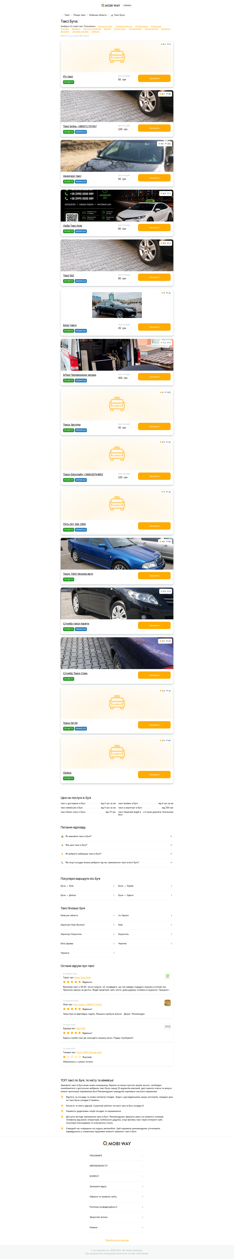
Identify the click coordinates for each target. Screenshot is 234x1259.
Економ (107, 29)
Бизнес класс (120, 29)
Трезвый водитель (124, 26)
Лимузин (95, 32)
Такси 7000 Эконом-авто (78, 573)
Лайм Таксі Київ (72, 225)
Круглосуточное (105, 26)
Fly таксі (68, 76)
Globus (67, 772)
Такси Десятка (72, 424)
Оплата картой (151, 29)
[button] (114, 368)
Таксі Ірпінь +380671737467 (80, 126)
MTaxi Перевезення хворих (79, 375)
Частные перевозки (92, 29)
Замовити (154, 78)
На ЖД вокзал (141, 26)
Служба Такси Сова (75, 673)
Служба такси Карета (76, 623)
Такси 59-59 (70, 723)
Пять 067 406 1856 (74, 524)
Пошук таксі (79, 15)
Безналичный (135, 29)
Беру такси (69, 325)
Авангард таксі (72, 176)
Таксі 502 (68, 275)
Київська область (98, 15)
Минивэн (76, 29)
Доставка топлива (80, 32)
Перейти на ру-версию (117, 1240)
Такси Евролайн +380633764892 (83, 474)
